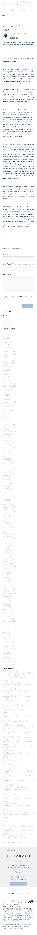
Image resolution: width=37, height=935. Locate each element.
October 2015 (8, 509)
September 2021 (9, 432)
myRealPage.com (22, 893)
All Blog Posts (8, 318)
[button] (8, 3)
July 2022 (7, 413)
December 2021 (9, 425)
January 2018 (8, 484)
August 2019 (7, 475)
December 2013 (9, 559)
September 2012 (9, 594)
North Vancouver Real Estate (14, 787)
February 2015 (8, 527)
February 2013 (8, 582)
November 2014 (9, 534)
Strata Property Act (10, 824)
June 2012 (7, 600)
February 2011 (8, 637)
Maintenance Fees (10, 783)
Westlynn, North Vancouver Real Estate (18, 842)
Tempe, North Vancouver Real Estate (17, 826)
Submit (28, 306)
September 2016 (9, 498)
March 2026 (7, 345)
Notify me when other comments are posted (17, 298)
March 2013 (7, 580)
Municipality (8, 785)
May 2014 (6, 548)
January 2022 (8, 422)
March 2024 (7, 377)
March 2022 (7, 420)
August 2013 (7, 569)
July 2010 (6, 651)
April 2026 (7, 343)
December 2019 (9, 468)
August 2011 (7, 623)
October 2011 (8, 619)
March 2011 (7, 635)
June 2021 (7, 438)
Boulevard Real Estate (11, 682)
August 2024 (8, 365)
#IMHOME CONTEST (11, 671)
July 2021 (6, 436)
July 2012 (6, 598)
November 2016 (9, 495)
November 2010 (9, 644)
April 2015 (7, 523)
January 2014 (8, 557)
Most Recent (7, 331)
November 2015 (9, 507)
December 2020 (9, 448)
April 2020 (7, 459)
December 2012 (9, 587)
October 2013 (8, 564)
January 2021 (8, 445)
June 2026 (7, 338)
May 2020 (7, 457)
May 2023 (7, 393)
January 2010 (8, 664)
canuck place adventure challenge (16, 689)
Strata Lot (7, 821)
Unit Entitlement (9, 828)
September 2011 (9, 621)
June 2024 (7, 370)
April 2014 (7, 550)
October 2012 (8, 591)
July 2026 (7, 336)
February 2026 (9, 347)
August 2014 (7, 541)
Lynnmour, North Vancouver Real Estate (18, 780)
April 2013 (7, 578)
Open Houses (8, 325)
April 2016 (7, 500)
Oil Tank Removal (9, 794)
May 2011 (6, 630)
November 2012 (9, 589)
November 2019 (9, 470)
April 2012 (7, 605)
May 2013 (6, 575)
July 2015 (6, 516)
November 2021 (9, 427)
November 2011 (9, 616)
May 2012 (6, 603)
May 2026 (7, 340)
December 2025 (9, 352)
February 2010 (8, 662)
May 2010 (7, 655)
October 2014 (8, 536)
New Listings (8, 322)
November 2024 (9, 361)
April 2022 (7, 418)
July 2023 (7, 390)
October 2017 (8, 486)
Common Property (10, 714)
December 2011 (9, 614)
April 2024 (7, 374)
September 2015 (9, 511)
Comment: (7, 274)
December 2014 (9, 532)
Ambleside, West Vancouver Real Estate (18, 673)
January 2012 (8, 612)
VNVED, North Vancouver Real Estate (17, 835)
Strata (5, 819)
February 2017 (8, 491)
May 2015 (7, 521)
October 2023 (8, 384)
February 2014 (8, 555)
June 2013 (7, 573)
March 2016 (7, 502)
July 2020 (7, 452)
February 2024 (9, 379)
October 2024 (8, 363)
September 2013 (9, 566)
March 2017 (7, 489)
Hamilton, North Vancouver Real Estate (18, 753)
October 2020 (8, 450)
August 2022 (8, 411)
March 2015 (7, 525)
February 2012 (8, 610)
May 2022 (7, 416)
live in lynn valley (9, 769)
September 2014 (9, 539)
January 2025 (8, 359)
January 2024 (8, 381)
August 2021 (7, 434)
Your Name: (7, 254)
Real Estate (7, 810)
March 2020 (8, 461)
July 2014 (6, 543)
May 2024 (7, 372)
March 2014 (7, 553)
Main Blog (7, 320)
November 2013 (9, 562)
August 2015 (7, 514)
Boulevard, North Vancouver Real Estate (18, 685)
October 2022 (8, 406)
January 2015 (8, 530)
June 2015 (7, 518)
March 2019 (7, 480)
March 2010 (7, 660)
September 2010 (9, 648)
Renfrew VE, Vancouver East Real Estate (18, 812)
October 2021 (8, 429)
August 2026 (8, 333)
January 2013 (8, 584)
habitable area (9, 751)
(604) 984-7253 (9, 3)
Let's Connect (18, 883)
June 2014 (7, 546)
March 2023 (7, 397)
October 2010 (8, 646)
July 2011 (6, 626)
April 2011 (6, 632)
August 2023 (8, 388)
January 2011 (8, 639)
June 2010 (7, 653)
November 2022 (9, 404)
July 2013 (6, 571)
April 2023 (7, 395)
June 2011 (6, 628)
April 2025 (7, 356)
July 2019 (6, 477)
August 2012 (7, 596)
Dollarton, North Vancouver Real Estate (18, 726)
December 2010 (9, 642)
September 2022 (9, 409)
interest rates (8, 764)
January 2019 (8, 482)
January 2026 (8, 349)
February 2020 (9, 463)
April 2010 (7, 657)
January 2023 (8, 400)
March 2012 (7, 607)
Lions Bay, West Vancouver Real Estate (18, 767)
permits (6, 796)
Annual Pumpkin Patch (11, 675)
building (6, 687)
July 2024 (7, 368)
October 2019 (8, 473)
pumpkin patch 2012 (11, 803)
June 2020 (7, 454)
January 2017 (8, 493)
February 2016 (8, 505)
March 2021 (7, 443)
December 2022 (9, 402)
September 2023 (9, 386)
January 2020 (8, 466)
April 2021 (7, 441)
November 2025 (9, 354)
